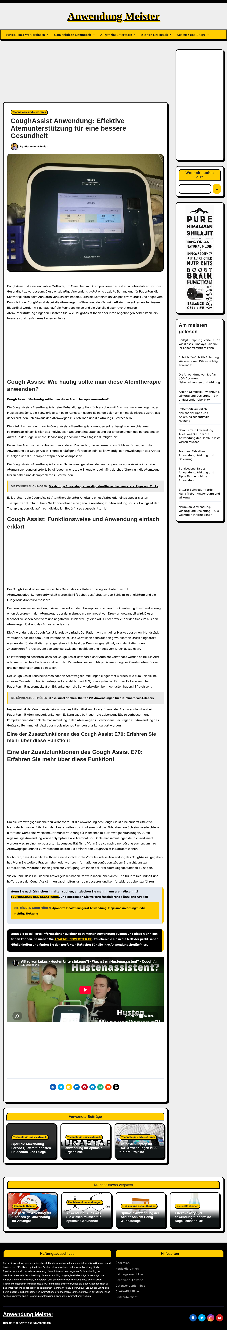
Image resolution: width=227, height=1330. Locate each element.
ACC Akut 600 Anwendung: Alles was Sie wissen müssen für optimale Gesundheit (83, 1215)
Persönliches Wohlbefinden (26, 34)
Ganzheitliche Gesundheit (73, 34)
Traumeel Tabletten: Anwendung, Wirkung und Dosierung (196, 455)
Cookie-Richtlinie (127, 1291)
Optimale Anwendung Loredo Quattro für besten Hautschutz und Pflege (31, 1148)
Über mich (123, 1263)
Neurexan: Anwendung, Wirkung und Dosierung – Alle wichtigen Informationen (199, 510)
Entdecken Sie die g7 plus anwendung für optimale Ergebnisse (85, 1148)
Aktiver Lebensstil (155, 34)
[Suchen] (217, 189)
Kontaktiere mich (127, 1268)
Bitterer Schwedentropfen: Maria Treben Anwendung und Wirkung (199, 493)
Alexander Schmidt (36, 146)
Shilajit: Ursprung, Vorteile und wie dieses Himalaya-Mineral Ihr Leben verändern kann (199, 344)
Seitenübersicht (126, 1297)
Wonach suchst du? (200, 175)
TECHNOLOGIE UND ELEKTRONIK (35, 897)
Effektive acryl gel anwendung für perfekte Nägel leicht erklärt (193, 1216)
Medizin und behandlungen (84, 1202)
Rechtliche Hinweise (129, 1280)
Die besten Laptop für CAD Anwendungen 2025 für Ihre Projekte (138, 1148)
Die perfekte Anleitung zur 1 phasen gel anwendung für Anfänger (31, 1216)
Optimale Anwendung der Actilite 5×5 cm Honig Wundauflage (140, 1216)
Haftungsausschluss (130, 1274)
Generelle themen (24, 1206)
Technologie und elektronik (29, 112)
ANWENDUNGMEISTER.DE (73, 939)
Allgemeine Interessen (116, 34)
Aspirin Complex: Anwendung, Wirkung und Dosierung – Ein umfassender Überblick (199, 395)
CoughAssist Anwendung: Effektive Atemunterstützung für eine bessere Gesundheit (68, 128)
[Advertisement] (86, 76)
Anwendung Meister (113, 16)
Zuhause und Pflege (191, 34)
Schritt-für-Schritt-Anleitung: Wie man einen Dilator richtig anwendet (199, 361)
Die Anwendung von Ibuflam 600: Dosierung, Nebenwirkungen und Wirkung (199, 378)
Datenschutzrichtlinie (130, 1285)
